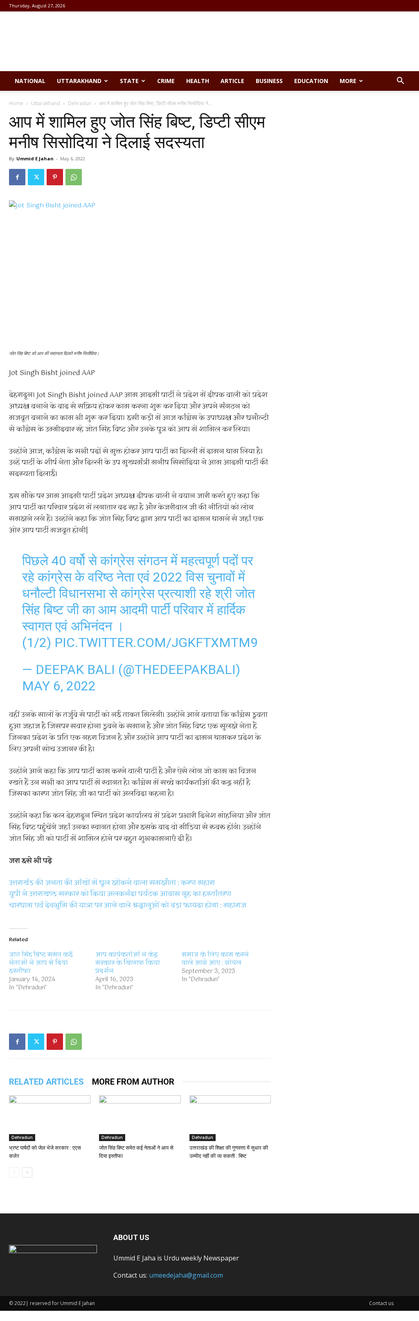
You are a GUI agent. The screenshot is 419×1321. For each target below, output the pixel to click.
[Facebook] (17, 177)
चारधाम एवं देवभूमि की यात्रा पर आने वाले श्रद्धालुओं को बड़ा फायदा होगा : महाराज (127, 905)
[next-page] (27, 1172)
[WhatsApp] (73, 177)
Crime (166, 81)
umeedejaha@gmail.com (186, 1275)
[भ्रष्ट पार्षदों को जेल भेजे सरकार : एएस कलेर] (49, 1118)
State (129, 81)
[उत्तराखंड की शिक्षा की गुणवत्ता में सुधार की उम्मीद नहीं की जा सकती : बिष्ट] (230, 1118)
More (348, 81)
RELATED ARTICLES (46, 1082)
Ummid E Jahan (35, 158)
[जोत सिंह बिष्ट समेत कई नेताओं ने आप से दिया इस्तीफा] (139, 1118)
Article (232, 81)
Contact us (381, 1303)
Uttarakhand (79, 81)
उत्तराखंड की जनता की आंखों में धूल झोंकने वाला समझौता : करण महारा (112, 883)
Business (269, 81)
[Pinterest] (55, 177)
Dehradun (79, 103)
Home (16, 103)
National (30, 81)
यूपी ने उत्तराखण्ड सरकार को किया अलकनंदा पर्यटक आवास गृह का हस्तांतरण (120, 894)
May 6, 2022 (59, 686)
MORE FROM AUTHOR (133, 1082)
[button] (400, 81)
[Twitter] (36, 177)
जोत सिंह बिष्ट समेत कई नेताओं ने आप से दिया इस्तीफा (41, 963)
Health (197, 81)
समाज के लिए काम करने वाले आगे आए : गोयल (215, 959)
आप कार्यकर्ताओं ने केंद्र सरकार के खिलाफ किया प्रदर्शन (127, 963)
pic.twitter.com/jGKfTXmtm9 (156, 642)
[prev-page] (14, 1172)
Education (311, 81)
